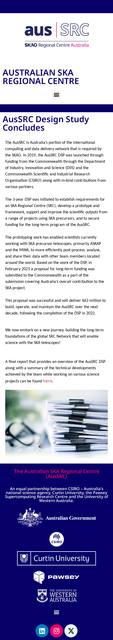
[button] (56, 94)
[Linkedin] (42, 630)
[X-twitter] (71, 630)
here (47, 381)
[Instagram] (56, 630)
